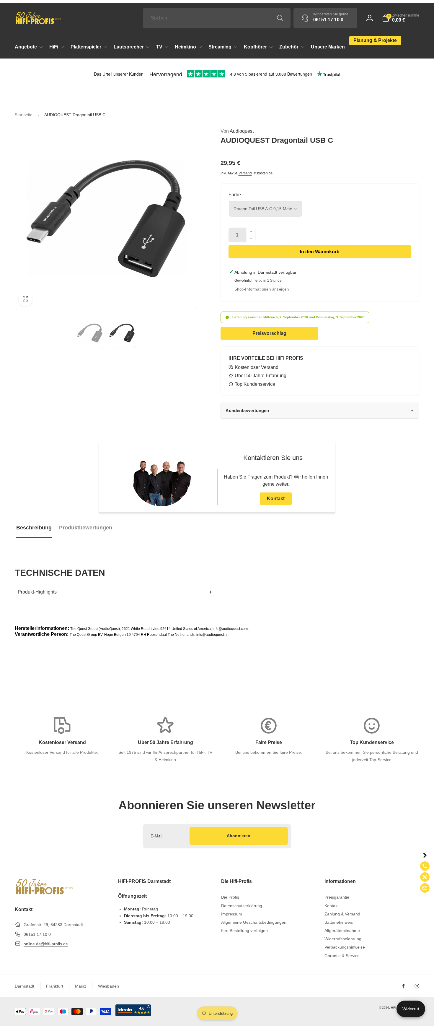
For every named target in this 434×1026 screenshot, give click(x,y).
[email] (425, 888)
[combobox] (217, 18)
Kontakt (276, 498)
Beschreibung (34, 528)
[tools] (425, 877)
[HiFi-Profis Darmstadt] (44, 893)
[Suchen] (280, 18)
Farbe (235, 194)
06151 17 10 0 (37, 934)
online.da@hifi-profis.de (46, 943)
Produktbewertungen (85, 528)
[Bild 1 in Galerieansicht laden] (90, 333)
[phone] (425, 866)
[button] (400, 18)
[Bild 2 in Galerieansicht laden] (122, 333)
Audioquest (237, 131)
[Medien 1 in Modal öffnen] (106, 218)
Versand (245, 173)
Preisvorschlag (269, 333)
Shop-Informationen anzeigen (261, 289)
